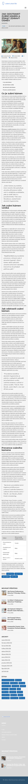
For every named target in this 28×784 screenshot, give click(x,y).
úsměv (18, 689)
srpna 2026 (6, 640)
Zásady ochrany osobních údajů (9, 734)
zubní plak (19, 692)
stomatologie (14, 683)
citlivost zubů (5, 698)
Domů (3, 26)
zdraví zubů (14, 695)
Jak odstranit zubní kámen (9, 87)
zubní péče (23, 686)
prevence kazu (14, 698)
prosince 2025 (7, 663)
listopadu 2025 (7, 665)
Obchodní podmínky (6, 732)
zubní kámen (10, 573)
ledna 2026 (6, 660)
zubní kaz (20, 695)
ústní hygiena (15, 686)
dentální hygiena (6, 686)
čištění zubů (5, 692)
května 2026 (6, 648)
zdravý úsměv (18, 573)
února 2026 (6, 657)
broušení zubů (5, 695)
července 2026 (7, 643)
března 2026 (6, 654)
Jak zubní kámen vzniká (8, 84)
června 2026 (6, 645)
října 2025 (5, 668)
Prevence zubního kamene (9, 89)
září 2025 (5, 671)
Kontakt (4, 739)
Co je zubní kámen (7, 82)
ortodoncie (13, 689)
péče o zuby (14, 576)
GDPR (3, 737)
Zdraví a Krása (13, 57)
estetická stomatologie (8, 680)
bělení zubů (18, 680)
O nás (3, 729)
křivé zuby (22, 698)
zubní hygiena (5, 576)
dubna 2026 (6, 651)
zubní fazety (13, 692)
